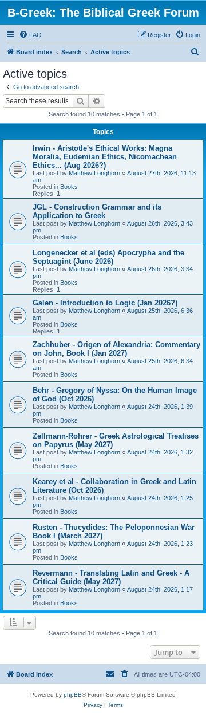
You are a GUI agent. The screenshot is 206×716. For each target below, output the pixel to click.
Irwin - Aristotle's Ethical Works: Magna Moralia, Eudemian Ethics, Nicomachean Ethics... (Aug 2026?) (105, 157)
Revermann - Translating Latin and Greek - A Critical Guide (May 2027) (111, 577)
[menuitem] (30, 35)
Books (69, 186)
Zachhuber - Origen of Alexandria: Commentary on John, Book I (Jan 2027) (116, 348)
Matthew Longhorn (94, 173)
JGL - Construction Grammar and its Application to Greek (97, 211)
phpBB (73, 694)
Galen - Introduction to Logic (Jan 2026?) (105, 303)
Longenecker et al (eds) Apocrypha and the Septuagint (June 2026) (108, 257)
